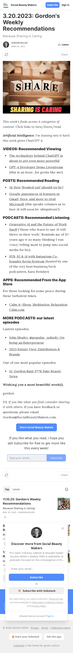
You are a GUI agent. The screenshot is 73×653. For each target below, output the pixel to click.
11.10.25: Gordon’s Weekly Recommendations (22, 501)
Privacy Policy (39, 605)
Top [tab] (7, 489)
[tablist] (12, 489)
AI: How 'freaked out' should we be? (36, 187)
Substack (19, 645)
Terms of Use (56, 598)
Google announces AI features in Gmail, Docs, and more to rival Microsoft (34, 199)
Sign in (65, 5)
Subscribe (52, 5)
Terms (44, 627)
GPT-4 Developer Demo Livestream (36, 167)
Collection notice (60, 627)
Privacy (35, 627)
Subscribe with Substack (39, 590)
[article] (36, 508)
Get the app (54, 636)
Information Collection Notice (47, 602)
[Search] (66, 489)
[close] (63, 528)
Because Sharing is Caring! (19, 508)
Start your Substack (27, 636)
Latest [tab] (16, 489)
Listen (65, 44)
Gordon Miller (19, 43)
